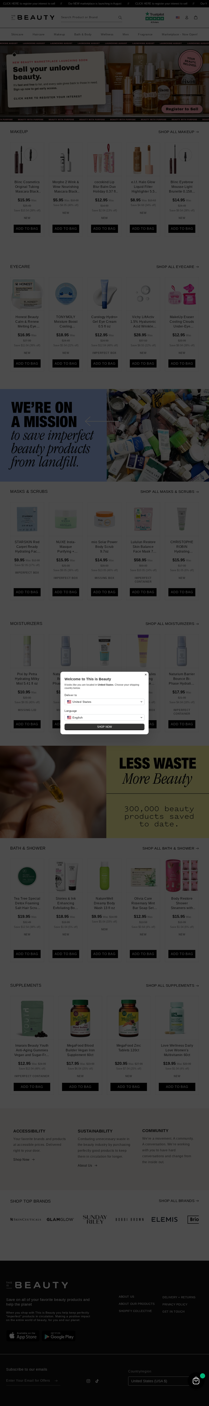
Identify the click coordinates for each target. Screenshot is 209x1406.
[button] (104, 702)
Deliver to (70, 695)
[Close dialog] (146, 675)
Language (70, 710)
